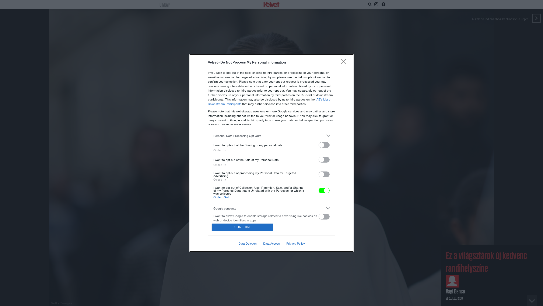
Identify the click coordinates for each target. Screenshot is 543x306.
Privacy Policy (295, 243)
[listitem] (271, 135)
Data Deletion (247, 243)
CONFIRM (242, 227)
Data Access (271, 243)
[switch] (324, 145)
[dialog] (271, 153)
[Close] (345, 63)
